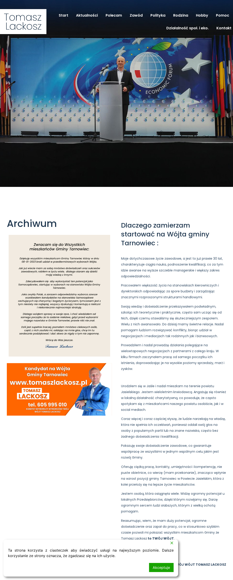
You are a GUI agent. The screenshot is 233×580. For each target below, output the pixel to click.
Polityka (157, 15)
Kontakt (223, 28)
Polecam (114, 15)
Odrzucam (19, 567)
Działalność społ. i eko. (187, 28)
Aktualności (87, 15)
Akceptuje (161, 567)
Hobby (202, 15)
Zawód (136, 15)
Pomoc (222, 15)
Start (63, 15)
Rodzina (180, 15)
